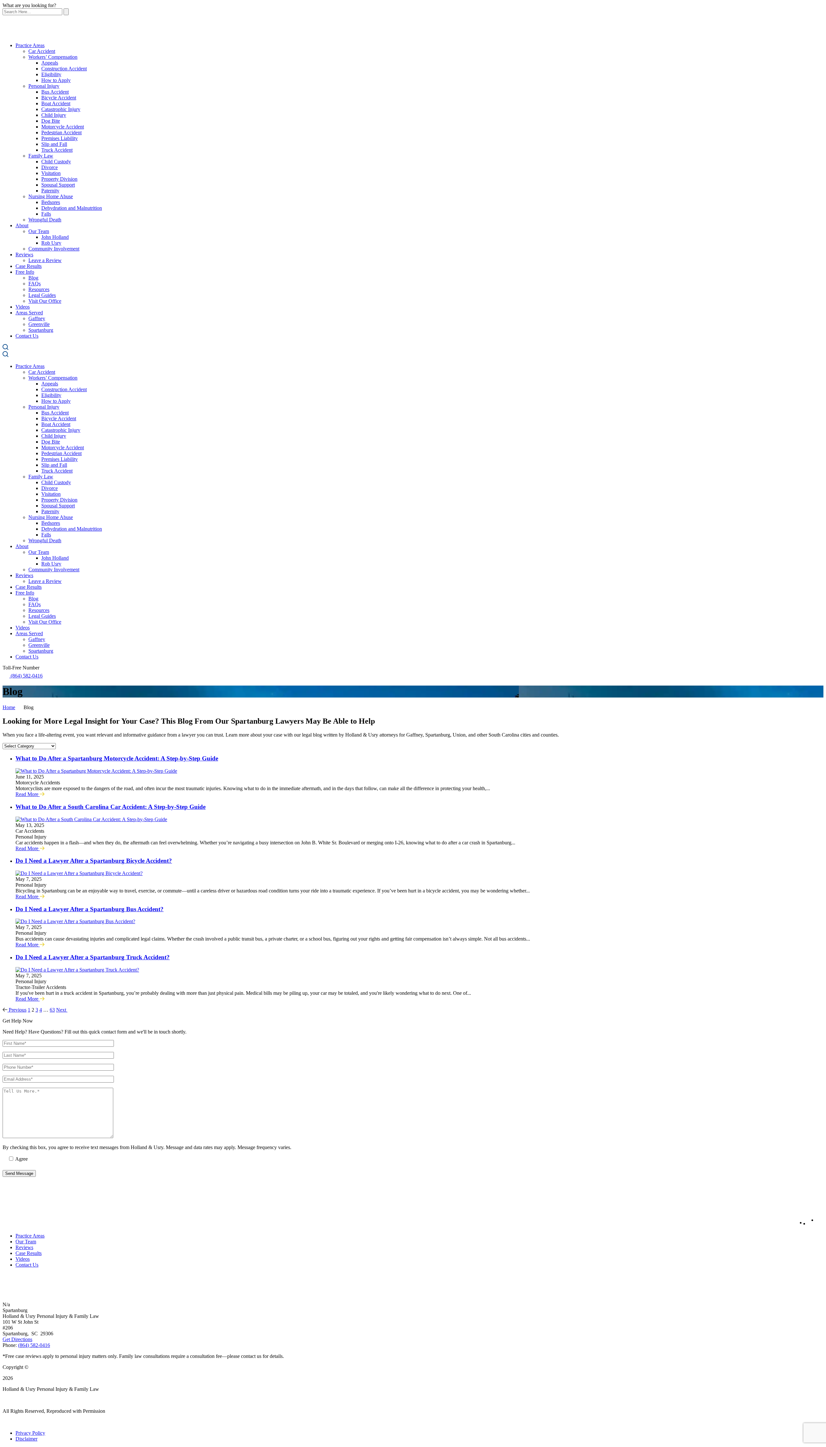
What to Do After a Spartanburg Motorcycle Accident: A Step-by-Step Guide (116, 758)
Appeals (49, 63)
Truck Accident (57, 150)
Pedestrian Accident (61, 132)
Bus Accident (55, 92)
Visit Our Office (44, 301)
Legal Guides (42, 295)
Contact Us (26, 336)
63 (52, 1010)
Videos (22, 307)
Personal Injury (43, 86)
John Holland (55, 237)
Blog (33, 277)
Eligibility (51, 74)
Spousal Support (58, 185)
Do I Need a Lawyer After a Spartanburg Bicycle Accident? (93, 860)
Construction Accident (64, 68)
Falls (46, 214)
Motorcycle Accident (62, 126)
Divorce (49, 167)
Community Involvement (53, 248)
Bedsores (50, 202)
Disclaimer (26, 1439)
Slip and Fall (54, 144)
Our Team (38, 231)
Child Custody (56, 161)
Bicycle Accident (58, 97)
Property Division (59, 179)
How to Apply (56, 80)
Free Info (24, 272)
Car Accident (41, 51)
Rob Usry (51, 243)
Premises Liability (59, 138)
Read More (27, 794)
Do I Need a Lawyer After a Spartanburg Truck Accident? (92, 957)
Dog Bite (50, 121)
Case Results (28, 266)
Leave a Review (45, 260)
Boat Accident (55, 103)
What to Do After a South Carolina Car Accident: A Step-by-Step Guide (110, 806)
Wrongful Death (44, 219)
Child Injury (53, 115)
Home (9, 707)
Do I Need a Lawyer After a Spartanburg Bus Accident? (89, 909)
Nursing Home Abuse (50, 196)
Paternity (50, 190)
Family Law (40, 155)
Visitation (51, 173)
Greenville (39, 324)
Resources (38, 289)
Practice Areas (30, 45)
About (21, 225)
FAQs (34, 283)
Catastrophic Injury (60, 109)
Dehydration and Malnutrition (71, 208)
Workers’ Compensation (52, 57)
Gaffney (36, 318)
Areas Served (29, 312)
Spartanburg (40, 330)
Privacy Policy (30, 1433)
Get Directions (17, 1339)
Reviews (24, 254)
